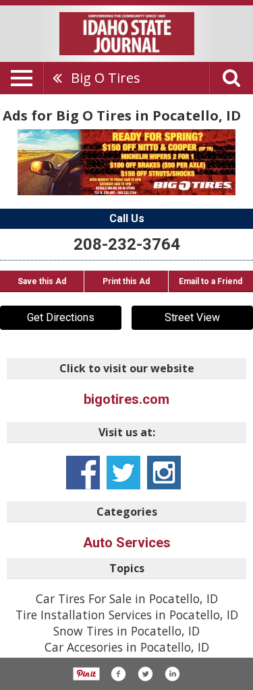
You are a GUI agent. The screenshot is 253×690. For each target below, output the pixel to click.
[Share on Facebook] (118, 673)
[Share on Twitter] (145, 673)
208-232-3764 (127, 244)
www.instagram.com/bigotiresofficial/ (164, 472)
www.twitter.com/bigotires (123, 472)
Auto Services (127, 542)
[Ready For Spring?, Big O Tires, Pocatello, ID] (126, 162)
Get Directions (60, 317)
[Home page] (126, 32)
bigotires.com (126, 399)
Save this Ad (42, 281)
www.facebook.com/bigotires (83, 472)
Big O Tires (105, 78)
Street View (192, 317)
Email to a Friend (210, 281)
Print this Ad (126, 281)
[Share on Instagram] (172, 673)
